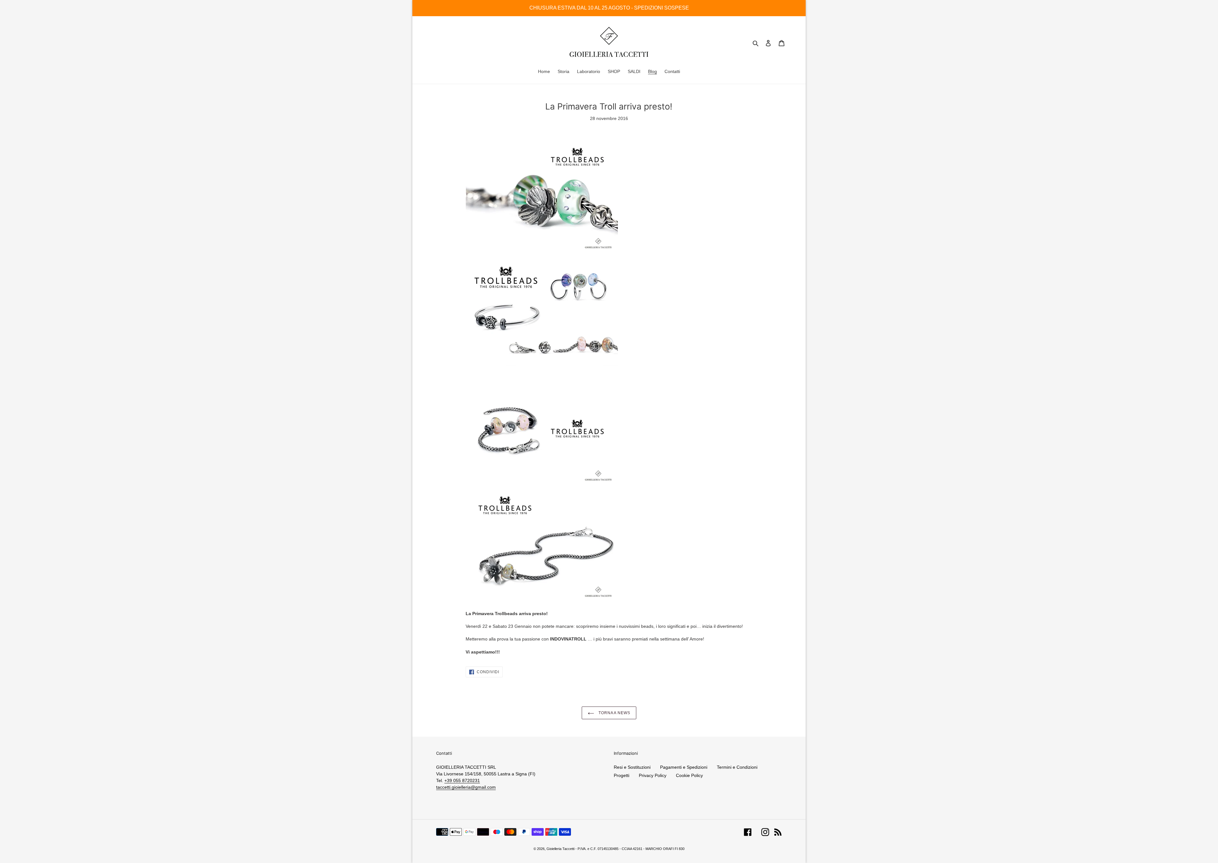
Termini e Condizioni (737, 767)
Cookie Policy (689, 775)
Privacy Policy (652, 775)
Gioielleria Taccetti (560, 849)
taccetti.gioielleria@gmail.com (466, 787)
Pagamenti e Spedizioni (683, 767)
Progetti (621, 775)
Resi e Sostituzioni (632, 767)
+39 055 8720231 (462, 780)
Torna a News (613, 713)
